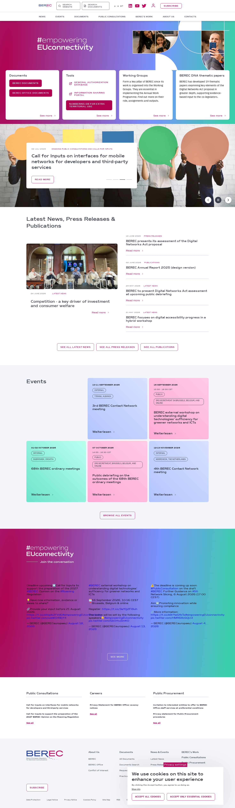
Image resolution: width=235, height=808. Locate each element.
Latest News (59, 293)
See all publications (159, 347)
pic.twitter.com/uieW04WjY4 (46, 617)
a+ (121, 5)
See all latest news (75, 347)
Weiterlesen (101, 431)
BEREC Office (95, 765)
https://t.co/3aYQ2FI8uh (119, 609)
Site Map (106, 800)
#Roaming (67, 591)
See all (30, 723)
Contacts (190, 16)
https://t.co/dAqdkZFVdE (44, 614)
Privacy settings (175, 764)
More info (136, 789)
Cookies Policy (89, 800)
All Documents (126, 759)
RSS (118, 800)
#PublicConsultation (164, 588)
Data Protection (33, 800)
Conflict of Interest (98, 770)
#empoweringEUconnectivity (82, 614)
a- (115, 6)
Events (63, 146)
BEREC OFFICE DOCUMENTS (30, 93)
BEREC (92, 759)
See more (46, 115)
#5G (195, 591)
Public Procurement (193, 762)
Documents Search (129, 765)
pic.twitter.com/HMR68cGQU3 (172, 617)
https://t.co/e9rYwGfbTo (168, 614)
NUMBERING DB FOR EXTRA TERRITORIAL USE (87, 105)
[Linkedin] (130, 6)
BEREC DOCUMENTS (25, 83)
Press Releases (153, 236)
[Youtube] (137, 6)
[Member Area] (153, 5)
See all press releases (117, 347)
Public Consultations (194, 757)
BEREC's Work (190, 752)
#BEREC (32, 591)
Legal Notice (52, 800)
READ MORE (43, 182)
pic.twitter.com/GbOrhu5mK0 (109, 620)
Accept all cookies (148, 797)
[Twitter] (144, 6)
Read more (99, 312)
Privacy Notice (70, 800)
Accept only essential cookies (191, 797)
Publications (152, 262)
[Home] (45, 6)
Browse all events (117, 515)
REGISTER (66, 182)
